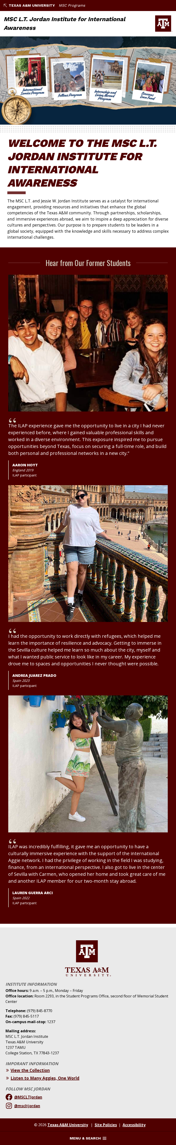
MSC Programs (72, 5)
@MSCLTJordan (28, 1097)
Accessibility (134, 1124)
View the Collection (30, 1070)
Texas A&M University (32, 5)
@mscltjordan (27, 1105)
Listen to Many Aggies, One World (45, 1078)
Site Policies (106, 1124)
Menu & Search (85, 1138)
